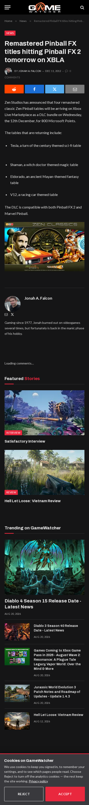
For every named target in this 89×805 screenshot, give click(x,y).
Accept (65, 794)
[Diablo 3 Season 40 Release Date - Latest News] (17, 632)
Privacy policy (38, 781)
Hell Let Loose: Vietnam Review (33, 501)
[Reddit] (14, 89)
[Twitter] (12, 314)
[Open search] (81, 7)
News (10, 33)
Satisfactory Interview (25, 441)
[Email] (74, 89)
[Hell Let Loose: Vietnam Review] (44, 472)
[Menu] (7, 7)
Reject (24, 794)
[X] (54, 89)
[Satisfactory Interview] (44, 412)
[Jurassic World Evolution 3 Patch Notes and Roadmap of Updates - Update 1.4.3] (17, 693)
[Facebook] (34, 89)
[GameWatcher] (44, 7)
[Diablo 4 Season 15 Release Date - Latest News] (44, 567)
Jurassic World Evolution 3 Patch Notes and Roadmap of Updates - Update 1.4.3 (57, 692)
